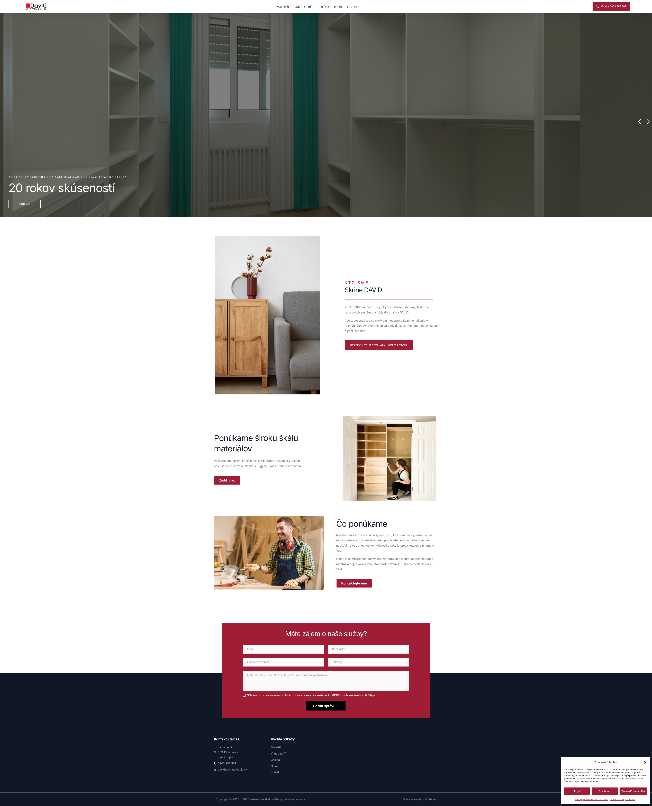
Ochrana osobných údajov (622, 799)
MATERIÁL (283, 6)
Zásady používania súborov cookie (591, 799)
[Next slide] (648, 121)
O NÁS (338, 6)
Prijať (577, 791)
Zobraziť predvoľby (633, 791)
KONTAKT (353, 6)
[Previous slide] (640, 121)
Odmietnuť (605, 791)
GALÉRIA (324, 6)
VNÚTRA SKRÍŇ (304, 6)
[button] (645, 762)
